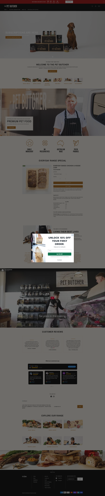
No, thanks (59, 260)
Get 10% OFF (60, 254)
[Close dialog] (72, 235)
